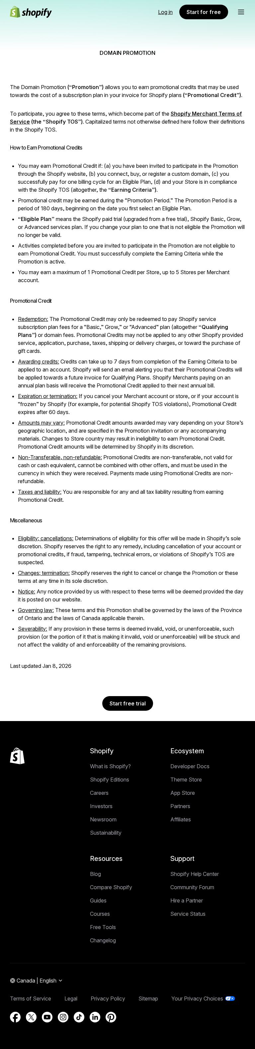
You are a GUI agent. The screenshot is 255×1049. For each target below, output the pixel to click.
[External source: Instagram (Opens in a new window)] (63, 1017)
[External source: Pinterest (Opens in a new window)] (111, 1017)
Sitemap (148, 998)
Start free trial (128, 703)
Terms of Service (30, 998)
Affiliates (180, 819)
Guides (98, 900)
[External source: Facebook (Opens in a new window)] (15, 1017)
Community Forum (192, 887)
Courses (100, 913)
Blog (95, 874)
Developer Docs (190, 766)
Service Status (188, 913)
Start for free (204, 12)
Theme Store (186, 779)
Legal (70, 998)
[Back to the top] (17, 756)
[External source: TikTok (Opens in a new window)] (79, 1017)
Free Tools (103, 927)
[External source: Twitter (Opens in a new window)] (31, 1017)
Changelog (103, 940)
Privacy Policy (108, 998)
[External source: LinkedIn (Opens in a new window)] (95, 1017)
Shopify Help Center (194, 874)
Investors (101, 806)
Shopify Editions (109, 779)
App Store (182, 792)
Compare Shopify (111, 887)
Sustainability (106, 832)
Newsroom (103, 819)
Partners (180, 806)
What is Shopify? (110, 766)
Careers (99, 792)
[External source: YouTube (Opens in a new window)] (47, 1017)
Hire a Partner (186, 900)
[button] (241, 12)
